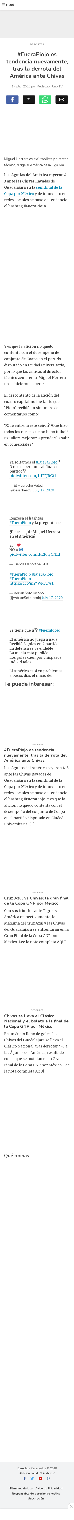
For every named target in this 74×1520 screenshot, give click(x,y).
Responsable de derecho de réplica (36, 1494)
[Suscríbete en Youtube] (40, 1478)
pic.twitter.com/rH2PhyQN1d (34, 554)
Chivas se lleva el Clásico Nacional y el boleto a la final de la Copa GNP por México (36, 1021)
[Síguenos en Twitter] (32, 1478)
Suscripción (36, 1498)
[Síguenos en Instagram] (48, 1478)
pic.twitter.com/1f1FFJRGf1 (32, 476)
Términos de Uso (21, 1488)
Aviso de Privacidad (48, 1488)
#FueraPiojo (47, 462)
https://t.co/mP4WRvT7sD (31, 583)
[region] (37, 23)
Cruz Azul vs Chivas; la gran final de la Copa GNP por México (36, 900)
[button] (8, 5)
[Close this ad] (71, 1506)
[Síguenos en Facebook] (25, 1478)
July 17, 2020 (43, 490)
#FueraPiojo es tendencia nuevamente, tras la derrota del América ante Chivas (35, 755)
